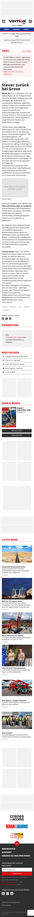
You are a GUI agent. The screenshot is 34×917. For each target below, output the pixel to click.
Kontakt (7, 852)
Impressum (6, 905)
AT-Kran (5, 307)
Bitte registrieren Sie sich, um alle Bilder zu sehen (15, 188)
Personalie (6, 310)
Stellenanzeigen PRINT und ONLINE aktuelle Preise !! (17, 41)
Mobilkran (27, 307)
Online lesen (16, 431)
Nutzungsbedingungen (9, 884)
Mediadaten (17, 435)
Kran (19, 307)
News (6, 29)
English (14, 25)
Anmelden (17, 873)
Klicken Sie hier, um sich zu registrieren (13, 73)
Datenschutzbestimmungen (10, 882)
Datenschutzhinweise (11, 902)
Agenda (16, 29)
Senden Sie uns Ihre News (16, 856)
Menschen (13, 307)
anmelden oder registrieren (16, 337)
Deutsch (19, 25)
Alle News (26, 51)
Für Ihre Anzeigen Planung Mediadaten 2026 (17, 35)
